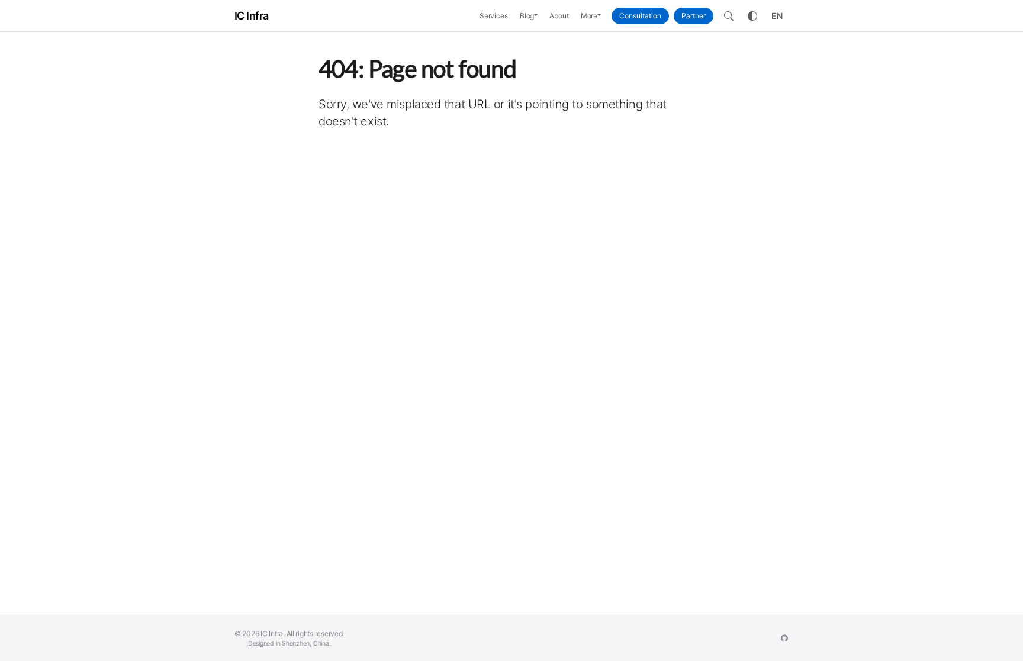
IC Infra (251, 15)
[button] (538, 16)
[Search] (728, 16)
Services (494, 15)
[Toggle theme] (752, 16)
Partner (693, 15)
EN (777, 16)
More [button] (589, 15)
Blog (527, 15)
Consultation (640, 15)
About (558, 15)
